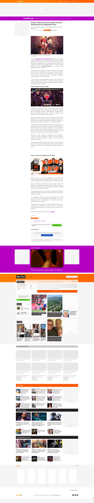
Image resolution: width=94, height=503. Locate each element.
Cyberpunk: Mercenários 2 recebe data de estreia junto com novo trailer (22, 451)
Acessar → (28, 304)
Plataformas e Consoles (25, 456)
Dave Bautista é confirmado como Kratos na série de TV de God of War (23, 424)
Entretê (39, 456)
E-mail (73, 1)
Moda (53, 402)
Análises (48, 448)
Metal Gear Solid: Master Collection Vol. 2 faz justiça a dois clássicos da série (53, 451)
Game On (32, 268)
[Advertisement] (70, 431)
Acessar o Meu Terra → (30, 276)
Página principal (21, 1)
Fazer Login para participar (47, 235)
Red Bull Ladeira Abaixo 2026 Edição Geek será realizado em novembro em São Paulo (26, 432)
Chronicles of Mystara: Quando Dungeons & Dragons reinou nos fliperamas (39, 451)
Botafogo (38, 402)
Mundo (53, 388)
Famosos (22, 388)
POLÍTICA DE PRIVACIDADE (55, 495)
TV (36, 395)
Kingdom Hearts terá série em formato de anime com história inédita (54, 424)
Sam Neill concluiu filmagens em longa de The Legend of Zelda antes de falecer (57, 432)
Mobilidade (38, 388)
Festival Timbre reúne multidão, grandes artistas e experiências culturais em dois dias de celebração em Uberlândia (42, 459)
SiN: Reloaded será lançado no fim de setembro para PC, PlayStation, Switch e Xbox (57, 459)
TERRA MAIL (60, 1)
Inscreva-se (22, 299)
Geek (16, 421)
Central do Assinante (67, 1)
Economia (22, 395)
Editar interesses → (74, 281)
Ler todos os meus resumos (57, 291)
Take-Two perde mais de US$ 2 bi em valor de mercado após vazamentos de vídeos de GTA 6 (26, 459)
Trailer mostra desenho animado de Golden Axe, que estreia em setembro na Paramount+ (38, 424)
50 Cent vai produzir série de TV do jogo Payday (41, 431)
